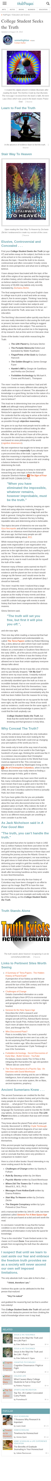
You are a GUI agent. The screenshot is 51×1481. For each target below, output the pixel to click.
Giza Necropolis (8, 528)
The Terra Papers (15, 641)
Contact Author (20, 43)
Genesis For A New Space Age (32, 1215)
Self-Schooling (21, 1416)
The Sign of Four (38, 475)
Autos (12, 9)
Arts (4, 9)
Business (31, 9)
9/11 (30, 537)
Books (21, 9)
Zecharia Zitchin (21, 288)
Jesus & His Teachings (24, 1335)
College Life (20, 1376)
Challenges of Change (15, 991)
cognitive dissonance (12, 443)
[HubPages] (25, 4)
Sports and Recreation (25, 1390)
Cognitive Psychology (25, 1362)
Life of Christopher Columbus (19, 768)
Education (43, 9)
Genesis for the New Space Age (20, 1010)
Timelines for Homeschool (26, 1433)
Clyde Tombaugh (39, 1126)
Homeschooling (21, 1430)
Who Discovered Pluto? (16, 1031)
